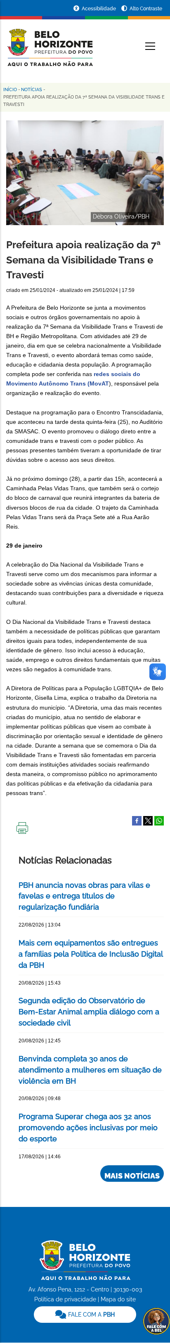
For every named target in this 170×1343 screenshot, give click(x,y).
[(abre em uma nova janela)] (148, 820)
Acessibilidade (99, 9)
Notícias (31, 89)
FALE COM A (90, 1314)
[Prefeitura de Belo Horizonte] (49, 42)
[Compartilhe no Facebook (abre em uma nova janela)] (137, 820)
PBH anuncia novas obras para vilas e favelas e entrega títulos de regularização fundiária (84, 896)
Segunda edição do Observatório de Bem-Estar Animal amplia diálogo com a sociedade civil (89, 1011)
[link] (85, 1314)
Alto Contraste (146, 9)
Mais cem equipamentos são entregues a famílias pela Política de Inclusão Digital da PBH (91, 953)
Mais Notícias (132, 1175)
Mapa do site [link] (118, 1299)
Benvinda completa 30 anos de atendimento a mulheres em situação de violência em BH (90, 1069)
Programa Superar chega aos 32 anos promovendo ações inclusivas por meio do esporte (88, 1127)
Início (10, 89)
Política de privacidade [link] (65, 1299)
